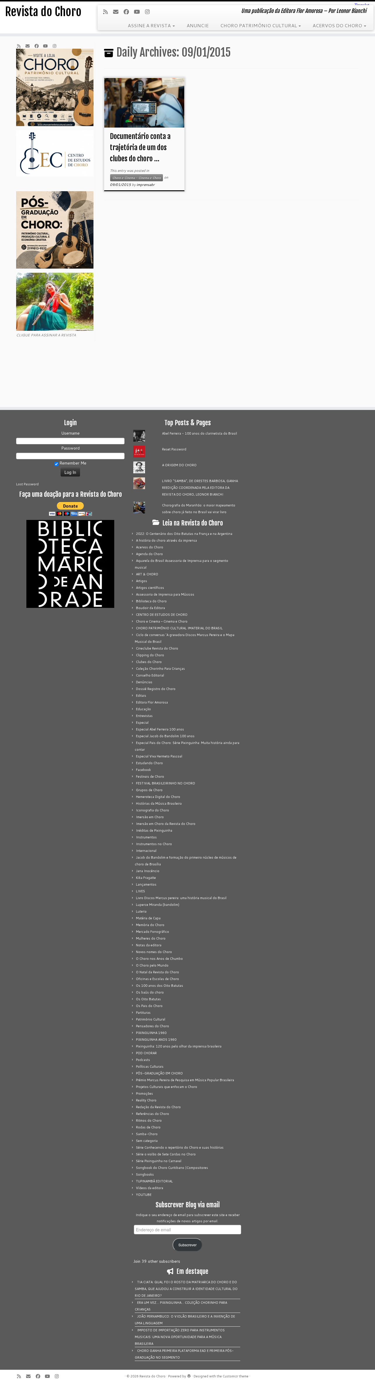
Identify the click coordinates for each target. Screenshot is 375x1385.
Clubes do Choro (149, 662)
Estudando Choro (149, 763)
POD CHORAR (146, 1053)
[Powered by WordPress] (189, 1375)
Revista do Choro (43, 12)
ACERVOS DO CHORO (338, 25)
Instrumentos (146, 837)
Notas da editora (148, 945)
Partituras (143, 1012)
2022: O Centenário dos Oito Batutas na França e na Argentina (184, 533)
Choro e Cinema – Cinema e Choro (162, 621)
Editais (141, 695)
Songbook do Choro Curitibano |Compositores (172, 1167)
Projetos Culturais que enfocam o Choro (166, 1086)
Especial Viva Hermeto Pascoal (159, 756)
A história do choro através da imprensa (166, 540)
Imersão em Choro (150, 817)
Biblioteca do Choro (151, 601)
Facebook (143, 769)
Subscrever (187, 1244)
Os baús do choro (150, 992)
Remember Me (72, 463)
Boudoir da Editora (150, 608)
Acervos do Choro (149, 547)
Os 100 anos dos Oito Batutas (159, 985)
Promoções (144, 1093)
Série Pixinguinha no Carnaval (158, 1161)
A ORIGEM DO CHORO (179, 465)
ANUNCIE (198, 25)
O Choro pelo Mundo (152, 965)
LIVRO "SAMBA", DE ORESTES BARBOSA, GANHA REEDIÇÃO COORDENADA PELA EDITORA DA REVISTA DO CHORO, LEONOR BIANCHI (200, 488)
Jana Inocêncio (147, 871)
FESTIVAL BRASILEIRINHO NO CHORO (165, 783)
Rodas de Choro (148, 1127)
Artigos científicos (150, 587)
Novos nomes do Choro (154, 952)
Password (70, 448)
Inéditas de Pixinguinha (154, 830)
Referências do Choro (152, 1113)
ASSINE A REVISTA (150, 25)
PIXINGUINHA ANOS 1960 (156, 1039)
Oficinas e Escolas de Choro (157, 979)
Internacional (146, 850)
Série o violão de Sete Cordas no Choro (166, 1154)
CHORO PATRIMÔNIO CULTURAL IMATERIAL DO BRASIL (179, 628)
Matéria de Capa (148, 918)
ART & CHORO (147, 574)
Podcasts (143, 1059)
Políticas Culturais (149, 1066)
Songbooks (145, 1174)
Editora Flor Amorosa (152, 702)
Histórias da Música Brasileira (159, 803)
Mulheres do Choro (151, 938)
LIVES (140, 891)
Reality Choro (146, 1100)
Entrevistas (144, 715)
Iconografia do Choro (152, 810)
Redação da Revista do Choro (158, 1107)
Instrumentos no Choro (154, 844)
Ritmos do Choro (149, 1120)
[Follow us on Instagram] (149, 12)
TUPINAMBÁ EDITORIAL (154, 1181)
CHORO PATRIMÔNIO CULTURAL (259, 25)
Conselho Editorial (150, 675)
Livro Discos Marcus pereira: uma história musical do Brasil (181, 898)
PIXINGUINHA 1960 (151, 1032)
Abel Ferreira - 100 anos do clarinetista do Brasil (199, 433)
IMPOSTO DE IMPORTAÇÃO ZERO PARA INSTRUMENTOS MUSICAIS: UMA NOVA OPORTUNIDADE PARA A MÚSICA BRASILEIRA (180, 1337)
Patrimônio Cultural (150, 1019)
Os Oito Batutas (148, 999)
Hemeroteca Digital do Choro (158, 796)
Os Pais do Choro (149, 1005)
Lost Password (27, 484)
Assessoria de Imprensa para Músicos (165, 594)
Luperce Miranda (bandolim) (157, 904)
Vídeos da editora (149, 1188)
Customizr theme (235, 1376)
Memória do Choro (150, 925)
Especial (142, 722)
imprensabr (146, 184)
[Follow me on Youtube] (138, 12)
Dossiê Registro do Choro (155, 688)
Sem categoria (147, 1140)
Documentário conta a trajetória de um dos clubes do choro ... (140, 147)
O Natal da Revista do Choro (157, 972)
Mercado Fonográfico (152, 931)
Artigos (141, 581)
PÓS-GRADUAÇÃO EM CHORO (159, 1073)
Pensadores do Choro (152, 1026)
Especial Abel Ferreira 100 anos (160, 729)
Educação (143, 709)
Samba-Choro (147, 1134)
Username (70, 433)
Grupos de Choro (149, 790)
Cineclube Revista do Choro (157, 648)
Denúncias (144, 682)
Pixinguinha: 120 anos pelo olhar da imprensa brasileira (178, 1046)
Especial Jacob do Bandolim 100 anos (165, 736)
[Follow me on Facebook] (128, 12)
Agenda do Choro (149, 554)
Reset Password (174, 449)
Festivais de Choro (150, 776)
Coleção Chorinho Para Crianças (160, 668)
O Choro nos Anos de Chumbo (159, 958)
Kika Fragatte (146, 877)
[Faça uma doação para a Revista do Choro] (70, 509)
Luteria (141, 911)
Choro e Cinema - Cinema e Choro (136, 178)
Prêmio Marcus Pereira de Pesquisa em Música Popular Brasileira (185, 1080)
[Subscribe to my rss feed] (107, 12)
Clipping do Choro (150, 655)
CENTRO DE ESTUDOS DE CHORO (162, 614)
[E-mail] (117, 12)
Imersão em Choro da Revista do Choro (165, 823)
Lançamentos (146, 884)
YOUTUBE (143, 1194)
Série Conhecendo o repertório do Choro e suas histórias (180, 1147)
